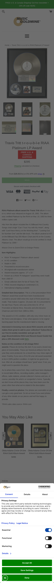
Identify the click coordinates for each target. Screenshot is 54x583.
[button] (5, 578)
